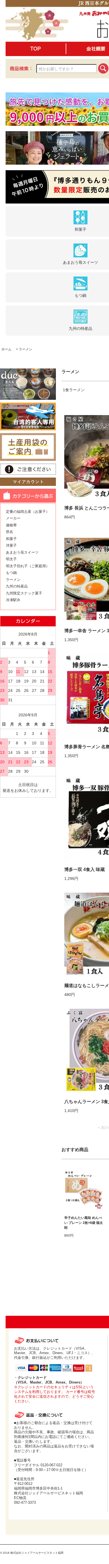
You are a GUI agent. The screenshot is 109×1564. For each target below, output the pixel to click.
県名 (9, 532)
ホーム (6, 349)
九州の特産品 (17, 586)
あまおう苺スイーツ (22, 552)
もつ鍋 (11, 573)
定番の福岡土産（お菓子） (27, 511)
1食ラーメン (74, 390)
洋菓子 (11, 545)
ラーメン (25, 349)
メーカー (13, 518)
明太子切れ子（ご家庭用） (27, 566)
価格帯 (11, 525)
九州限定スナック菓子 (24, 593)
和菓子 (11, 539)
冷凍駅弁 (13, 600)
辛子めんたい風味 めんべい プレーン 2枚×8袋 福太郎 (83, 1223)
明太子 (11, 559)
